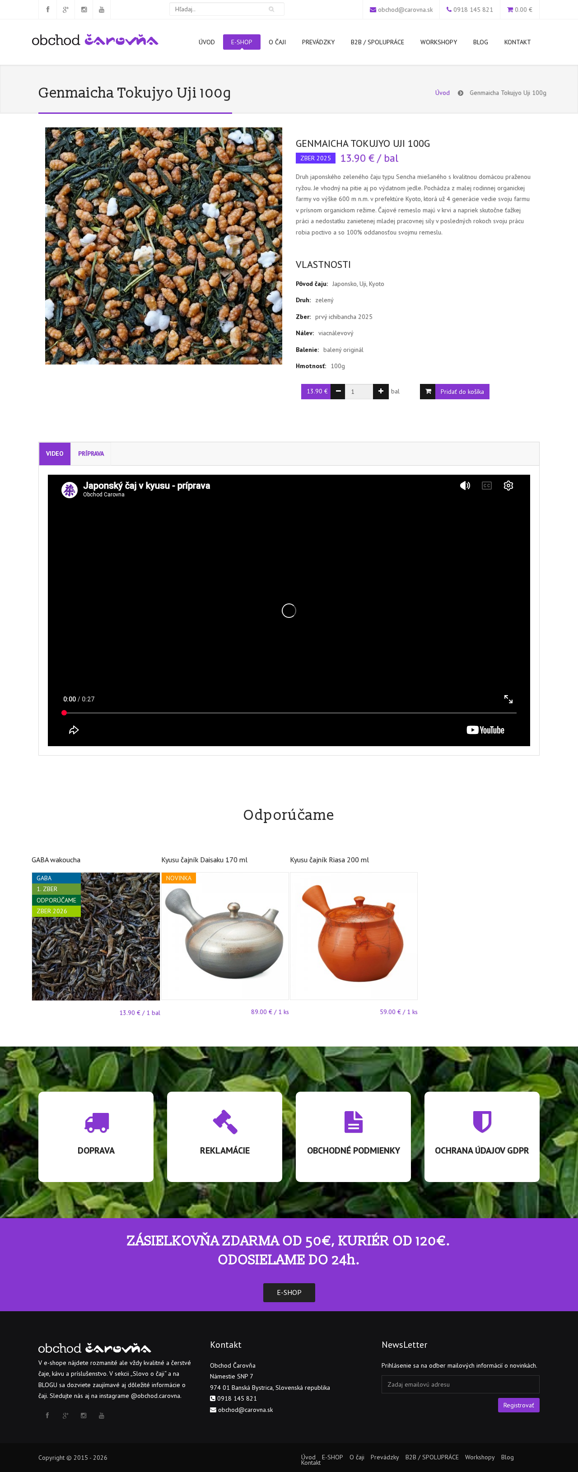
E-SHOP (241, 42)
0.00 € (523, 9)
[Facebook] (47, 9)
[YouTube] (102, 9)
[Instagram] (84, 9)
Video (55, 453)
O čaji (277, 42)
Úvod (207, 42)
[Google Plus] (65, 9)
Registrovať (518, 1405)
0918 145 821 (473, 9)
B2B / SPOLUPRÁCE (377, 42)
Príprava (91, 453)
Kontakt (517, 42)
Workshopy (438, 42)
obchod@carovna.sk (405, 9)
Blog (480, 42)
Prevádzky (318, 42)
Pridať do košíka (462, 392)
